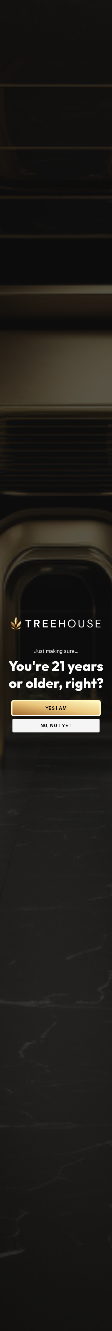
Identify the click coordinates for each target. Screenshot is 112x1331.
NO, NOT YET (56, 725)
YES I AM (56, 708)
